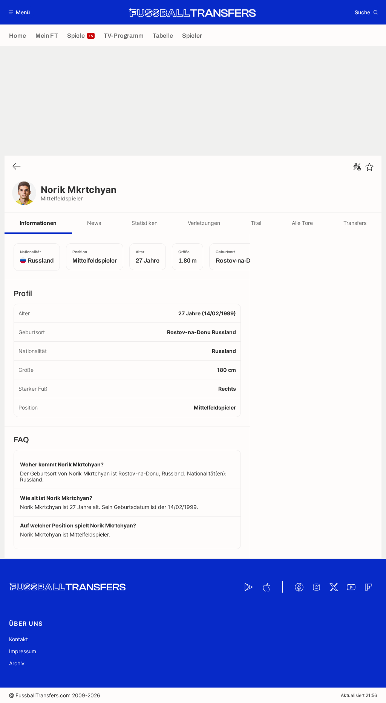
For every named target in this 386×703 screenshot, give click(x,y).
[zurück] (16, 167)
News (94, 223)
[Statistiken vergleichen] (357, 166)
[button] (19, 12)
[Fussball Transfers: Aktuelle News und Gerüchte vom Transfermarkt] (192, 12)
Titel (256, 223)
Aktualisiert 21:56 (359, 695)
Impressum (22, 651)
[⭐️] (369, 166)
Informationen (38, 223)
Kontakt (18, 639)
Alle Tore (302, 223)
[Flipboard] (368, 587)
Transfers (354, 223)
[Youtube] (351, 587)
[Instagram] (316, 587)
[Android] (248, 587)
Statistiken (145, 223)
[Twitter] (333, 587)
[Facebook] (299, 587)
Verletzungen (204, 223)
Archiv (17, 663)
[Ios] (266, 587)
